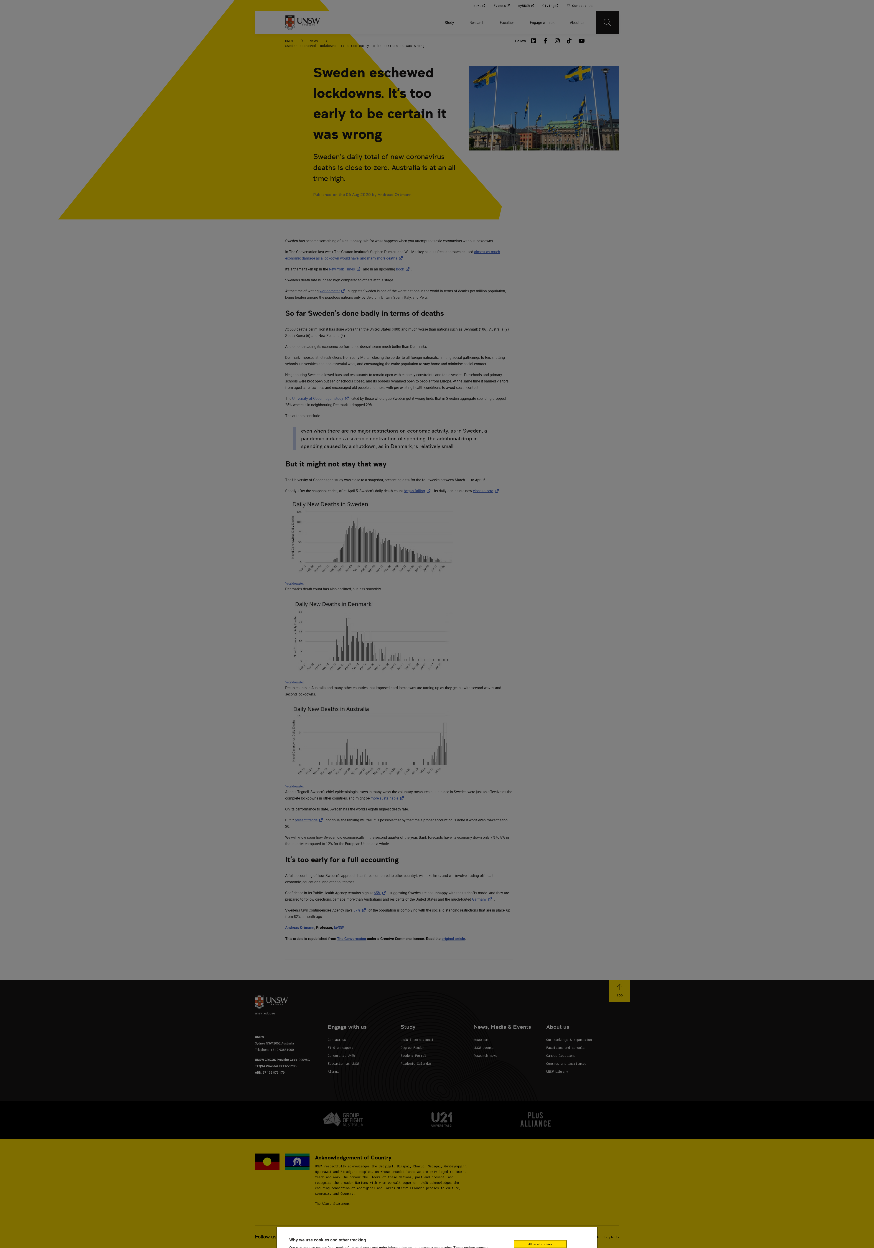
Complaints (610, 1237)
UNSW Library (557, 1071)
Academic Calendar (416, 1063)
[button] (619, 991)
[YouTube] (581, 40)
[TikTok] (569, 40)
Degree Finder (412, 1047)
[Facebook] (545, 40)
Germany (483, 899)
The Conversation (351, 938)
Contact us (337, 1039)
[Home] (302, 22)
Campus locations (560, 1055)
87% (360, 910)
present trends (310, 820)
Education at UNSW (343, 1063)
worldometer (333, 290)
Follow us (266, 1237)
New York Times (345, 269)
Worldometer (294, 583)
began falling (418, 490)
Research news (485, 1055)
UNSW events (483, 1047)
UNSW (289, 41)
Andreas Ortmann (299, 927)
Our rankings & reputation (569, 1039)
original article (453, 938)
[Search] (607, 22)
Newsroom (480, 1039)
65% (381, 892)
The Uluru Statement (332, 1203)
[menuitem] (449, 22)
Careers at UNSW (341, 1055)
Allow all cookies (540, 1244)
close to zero (487, 490)
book (403, 269)
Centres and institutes (566, 1063)
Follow (520, 41)
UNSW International (417, 1039)
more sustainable (388, 798)
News (314, 41)
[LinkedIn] (534, 40)
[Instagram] (557, 40)
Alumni (333, 1071)
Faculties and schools (565, 1047)
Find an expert (340, 1047)
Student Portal (413, 1055)
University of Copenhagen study (321, 398)
